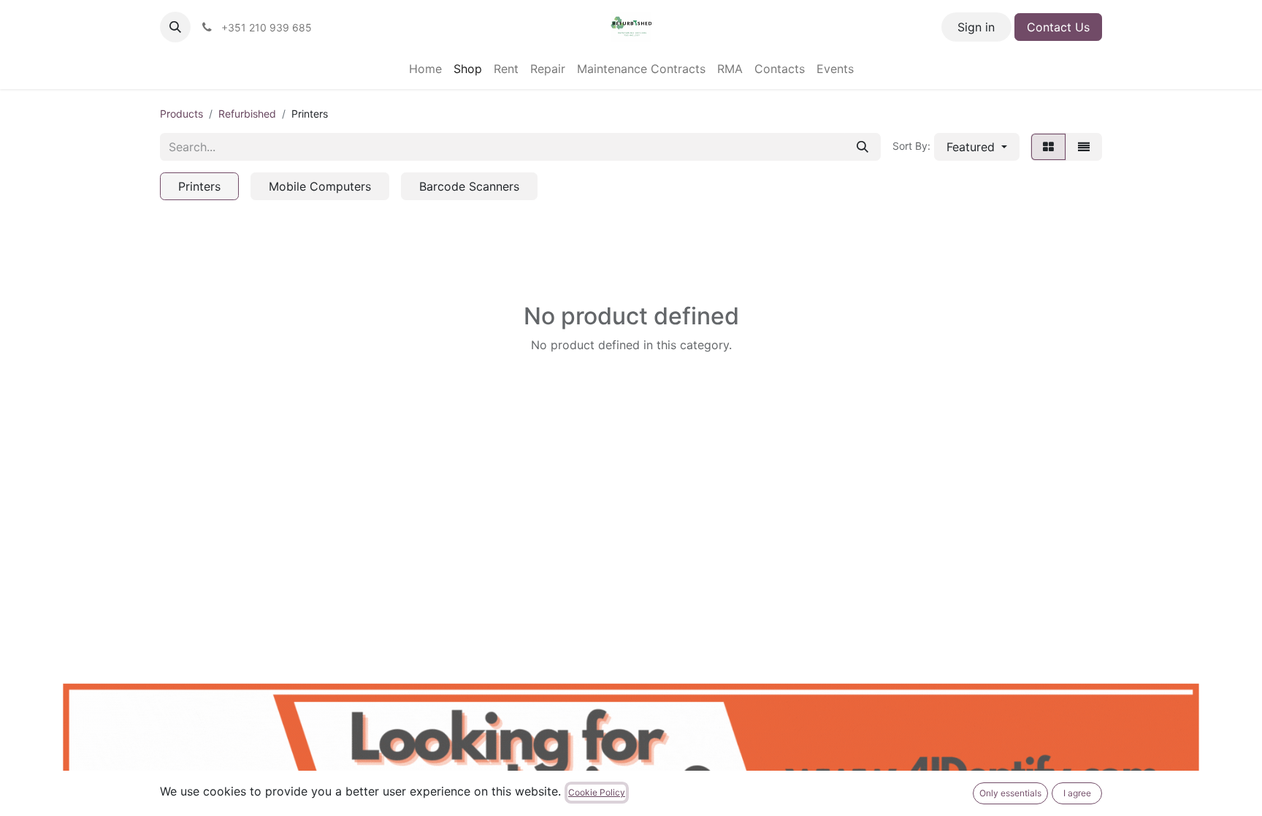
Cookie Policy (596, 792)
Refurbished (247, 113)
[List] (1084, 147)
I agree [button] (1077, 793)
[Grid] (1048, 147)
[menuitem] (425, 68)
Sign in (976, 27)
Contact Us (1058, 27)
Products (181, 113)
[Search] (862, 147)
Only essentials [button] (1010, 793)
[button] (175, 27)
